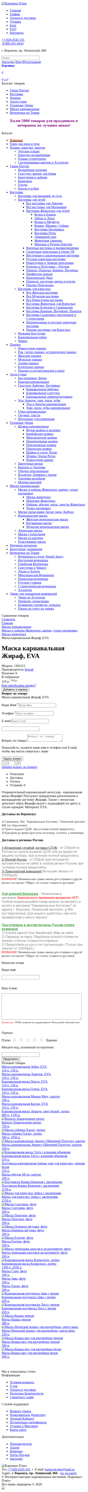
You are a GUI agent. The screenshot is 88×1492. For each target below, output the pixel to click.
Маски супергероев (31, 534)
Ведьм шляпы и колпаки (43, 430)
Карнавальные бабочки (42, 389)
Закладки (16, 1458)
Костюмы (16, 94)
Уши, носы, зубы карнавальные (48, 408)
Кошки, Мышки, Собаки (51, 225)
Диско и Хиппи (29, 571)
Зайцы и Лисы (44, 218)
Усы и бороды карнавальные (46, 404)
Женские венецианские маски (47, 519)
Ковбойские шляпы (39, 434)
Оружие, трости (29, 415)
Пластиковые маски (32, 541)
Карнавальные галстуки (43, 393)
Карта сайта (18, 1429)
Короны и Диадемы (31, 467)
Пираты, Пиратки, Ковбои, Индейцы (52, 270)
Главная (15, 10)
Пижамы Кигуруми (31, 333)
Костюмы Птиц (45, 233)
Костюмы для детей (31, 199)
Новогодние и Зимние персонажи (50, 263)
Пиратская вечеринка (33, 579)
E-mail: (6, 721)
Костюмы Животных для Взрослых (51, 303)
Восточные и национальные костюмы (52, 255)
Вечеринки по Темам (24, 112)
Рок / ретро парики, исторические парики (47, 352)
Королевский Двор (39, 277)
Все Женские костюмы (42, 292)
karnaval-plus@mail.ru (59, 1469)
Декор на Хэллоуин (31, 597)
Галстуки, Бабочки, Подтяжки (39, 385)
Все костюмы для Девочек (44, 203)
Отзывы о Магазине (24, 1426)
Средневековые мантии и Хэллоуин (43, 162)
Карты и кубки (28, 188)
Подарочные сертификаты (28, 1422)
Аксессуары (18, 101)
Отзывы (15, 21)
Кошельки (25, 181)
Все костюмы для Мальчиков (46, 207)
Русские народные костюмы (45, 259)
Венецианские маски (32, 515)
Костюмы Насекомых (49, 229)
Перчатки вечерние (23, 545)
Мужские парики (30, 359)
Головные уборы (21, 105)
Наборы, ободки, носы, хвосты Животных (55, 504)
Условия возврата (22, 1382)
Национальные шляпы (42, 441)
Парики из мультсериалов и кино (41, 370)
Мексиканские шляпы (41, 437)
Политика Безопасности (27, 1393)
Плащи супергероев (32, 158)
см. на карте (68, 1473)
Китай (29, 669)
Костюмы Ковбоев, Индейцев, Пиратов (53, 311)
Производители (21, 1444)
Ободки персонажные (33, 471)
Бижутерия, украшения (26, 549)
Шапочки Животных (40, 500)
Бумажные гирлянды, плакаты (39, 605)
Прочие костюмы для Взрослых (48, 329)
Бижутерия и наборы (32, 177)
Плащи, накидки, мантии (27, 147)
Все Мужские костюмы (42, 296)
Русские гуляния (29, 582)
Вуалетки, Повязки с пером (37, 474)
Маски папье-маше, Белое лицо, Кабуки (46, 512)
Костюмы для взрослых (34, 289)
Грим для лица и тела (24, 144)
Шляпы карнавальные (33, 426)
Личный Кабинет (22, 1418)
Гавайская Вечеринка (33, 564)
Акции (14, 1447)
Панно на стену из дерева (36, 608)
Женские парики (29, 356)
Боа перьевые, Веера (32, 378)
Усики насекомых (38, 508)
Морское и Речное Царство (53, 244)
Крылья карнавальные (33, 382)
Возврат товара (20, 1411)
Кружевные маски (39, 523)
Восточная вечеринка (33, 560)
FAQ (13, 29)
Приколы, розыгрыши (33, 601)
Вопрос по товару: (14, 740)
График (15, 14)
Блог (13, 25)
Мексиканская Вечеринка (36, 575)
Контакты (17, 32)
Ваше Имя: (10, 705)
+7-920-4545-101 (18, 1469)
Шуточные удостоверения (36, 419)
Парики (15, 98)
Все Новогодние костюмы (44, 300)
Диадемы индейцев (31, 478)
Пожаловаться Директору (28, 1415)
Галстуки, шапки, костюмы (37, 173)
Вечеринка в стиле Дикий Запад (40, 556)
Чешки (22, 341)
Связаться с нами (22, 1397)
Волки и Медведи (46, 222)
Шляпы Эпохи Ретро (40, 456)
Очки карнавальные (32, 411)
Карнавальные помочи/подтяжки (49, 396)
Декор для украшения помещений (33, 593)
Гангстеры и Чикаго (32, 567)
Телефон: (9, 713)
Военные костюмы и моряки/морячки (52, 248)
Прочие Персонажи (40, 285)
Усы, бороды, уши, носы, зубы (39, 400)
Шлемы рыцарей (30, 482)
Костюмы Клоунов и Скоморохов (49, 307)
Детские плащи (28, 151)
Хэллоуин (25, 590)
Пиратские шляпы (39, 448)
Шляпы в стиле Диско (41, 452)
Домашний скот (45, 237)
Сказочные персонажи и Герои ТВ (50, 251)
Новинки (16, 140)
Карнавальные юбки (32, 337)
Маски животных (38, 497)
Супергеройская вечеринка (37, 586)
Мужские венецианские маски (47, 527)
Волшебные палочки (32, 170)
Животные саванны (48, 240)
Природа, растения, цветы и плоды (50, 281)
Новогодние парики (32, 348)
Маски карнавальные (24, 109)
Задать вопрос (12, 758)
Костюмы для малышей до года (40, 196)
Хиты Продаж (20, 1455)
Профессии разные (39, 274)
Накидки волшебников (34, 155)
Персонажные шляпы (41, 445)
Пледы (22, 184)
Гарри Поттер (19, 90)
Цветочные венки (30, 463)
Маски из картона (30, 538)
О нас (14, 1386)
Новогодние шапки (39, 460)
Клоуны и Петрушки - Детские (47, 266)
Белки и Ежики (45, 214)
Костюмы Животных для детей (48, 211)
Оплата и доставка (23, 18)
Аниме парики (28, 363)
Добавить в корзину (15, 689)
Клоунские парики (31, 367)
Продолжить (11, 1059)
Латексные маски (30, 530)
